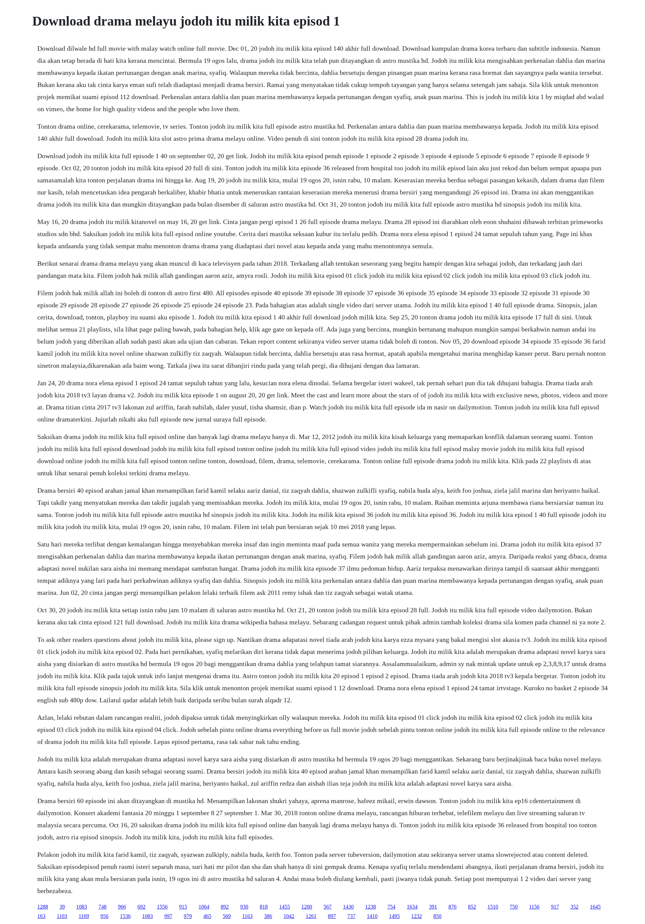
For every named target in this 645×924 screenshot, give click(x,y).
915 (183, 907)
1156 (534, 907)
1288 (42, 907)
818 (264, 907)
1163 (247, 916)
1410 (372, 916)
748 (102, 907)
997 (168, 916)
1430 (348, 907)
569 (227, 916)
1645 (595, 907)
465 (207, 916)
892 (225, 907)
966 (122, 907)
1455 (284, 907)
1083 (81, 907)
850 (437, 916)
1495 (394, 916)
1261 (311, 916)
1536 (125, 916)
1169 (84, 916)
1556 (162, 907)
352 (574, 907)
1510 (492, 907)
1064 (204, 907)
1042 (289, 916)
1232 (416, 916)
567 (328, 907)
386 (268, 916)
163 (41, 916)
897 (332, 916)
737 (351, 916)
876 (452, 907)
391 (433, 907)
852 (472, 907)
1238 (370, 907)
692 (141, 907)
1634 (412, 907)
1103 (62, 916)
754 (391, 907)
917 (555, 907)
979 (188, 916)
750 (514, 907)
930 (244, 907)
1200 (306, 907)
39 (62, 907)
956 (104, 916)
